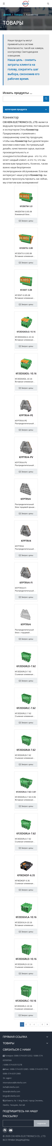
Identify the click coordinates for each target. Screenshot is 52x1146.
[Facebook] (5, 1130)
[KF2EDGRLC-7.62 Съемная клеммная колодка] (26, 699)
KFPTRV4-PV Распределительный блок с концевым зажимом (24, 464)
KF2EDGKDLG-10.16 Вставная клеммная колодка (24, 338)
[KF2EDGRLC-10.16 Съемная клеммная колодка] (26, 992)
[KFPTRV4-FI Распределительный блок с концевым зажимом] (26, 574)
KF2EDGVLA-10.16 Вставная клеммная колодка (24, 924)
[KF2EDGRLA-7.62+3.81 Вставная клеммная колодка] (26, 783)
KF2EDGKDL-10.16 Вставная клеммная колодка (24, 380)
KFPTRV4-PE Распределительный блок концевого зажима (25, 422)
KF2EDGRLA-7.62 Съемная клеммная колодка (24, 840)
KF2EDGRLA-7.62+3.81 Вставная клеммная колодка (25, 798)
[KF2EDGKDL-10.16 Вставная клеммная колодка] (26, 365)
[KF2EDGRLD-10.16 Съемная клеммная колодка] (26, 950)
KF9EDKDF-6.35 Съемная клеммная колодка (24, 882)
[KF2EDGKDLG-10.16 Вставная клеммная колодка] (26, 323)
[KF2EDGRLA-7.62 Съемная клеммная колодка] (26, 825)
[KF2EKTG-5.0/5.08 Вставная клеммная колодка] (26, 239)
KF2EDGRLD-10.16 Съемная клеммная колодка (24, 965)
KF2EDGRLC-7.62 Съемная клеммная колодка (24, 715)
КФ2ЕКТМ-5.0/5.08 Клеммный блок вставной (23, 213)
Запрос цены (27, 221)
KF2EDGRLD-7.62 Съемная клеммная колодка (24, 673)
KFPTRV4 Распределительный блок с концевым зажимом (24, 547)
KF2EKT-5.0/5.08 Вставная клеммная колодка (24, 296)
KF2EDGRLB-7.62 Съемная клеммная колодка (24, 756)
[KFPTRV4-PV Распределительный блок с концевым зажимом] (26, 448)
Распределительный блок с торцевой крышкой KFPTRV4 (24, 631)
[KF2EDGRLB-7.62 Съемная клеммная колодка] (26, 741)
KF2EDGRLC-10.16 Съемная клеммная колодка (24, 1007)
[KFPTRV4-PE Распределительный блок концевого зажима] (26, 407)
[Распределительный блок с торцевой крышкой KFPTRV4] (26, 616)
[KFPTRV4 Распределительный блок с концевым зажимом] (26, 532)
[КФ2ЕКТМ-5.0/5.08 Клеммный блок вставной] (26, 197)
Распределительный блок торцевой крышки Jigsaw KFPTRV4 (25, 505)
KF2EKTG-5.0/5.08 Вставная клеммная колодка (24, 255)
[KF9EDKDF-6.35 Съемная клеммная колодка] (26, 867)
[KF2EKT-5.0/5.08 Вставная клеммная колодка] (26, 281)
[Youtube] (10, 1130)
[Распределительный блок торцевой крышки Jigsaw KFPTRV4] (26, 490)
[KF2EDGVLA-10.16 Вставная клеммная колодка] (26, 908)
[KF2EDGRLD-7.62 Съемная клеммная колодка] (26, 657)
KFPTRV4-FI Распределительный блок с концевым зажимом (24, 589)
